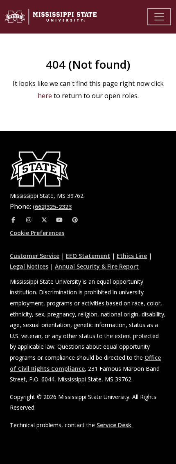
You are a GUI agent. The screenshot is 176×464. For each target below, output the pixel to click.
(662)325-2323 (52, 207)
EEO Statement (88, 256)
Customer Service (34, 256)
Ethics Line (132, 256)
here (45, 95)
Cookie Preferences (37, 233)
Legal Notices (29, 266)
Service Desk (114, 425)
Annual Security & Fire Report (97, 266)
